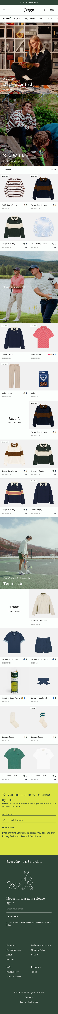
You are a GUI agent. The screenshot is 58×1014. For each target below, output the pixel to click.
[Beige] (24, 393)
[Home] (29, 10)
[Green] (24, 244)
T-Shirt (42, 18)
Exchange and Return (41, 945)
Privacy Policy (9, 836)
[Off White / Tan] (55, 205)
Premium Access (13, 950)
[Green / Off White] (26, 205)
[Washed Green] (24, 776)
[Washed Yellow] (22, 698)
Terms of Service (13, 976)
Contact (34, 954)
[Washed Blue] (24, 698)
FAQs (8, 967)
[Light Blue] (55, 354)
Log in (23, 1002)
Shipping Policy (38, 950)
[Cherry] (49, 354)
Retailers (10, 959)
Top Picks (6, 18)
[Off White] (24, 737)
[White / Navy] (55, 244)
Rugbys (17, 18)
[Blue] (24, 659)
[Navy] (26, 244)
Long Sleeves (29, 18)
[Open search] (45, 10)
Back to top (33, 1002)
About (9, 954)
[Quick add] (26, 209)
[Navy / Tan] (53, 205)
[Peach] (51, 354)
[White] (26, 698)
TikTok (34, 972)
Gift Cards (11, 945)
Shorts (51, 18)
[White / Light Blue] (53, 244)
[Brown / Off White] (24, 205)
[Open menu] (4, 10)
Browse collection (14, 423)
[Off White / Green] (26, 737)
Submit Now (8, 827)
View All (52, 169)
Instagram (36, 967)
